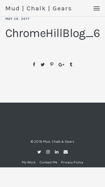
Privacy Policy (72, 162)
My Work (29, 162)
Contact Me (48, 162)
